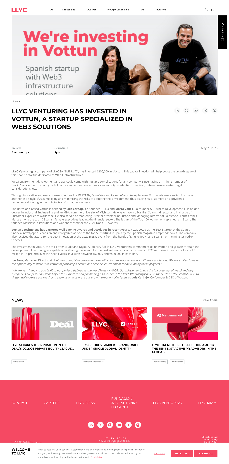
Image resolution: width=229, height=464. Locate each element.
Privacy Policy (210, 439)
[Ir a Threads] (138, 425)
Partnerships (177, 361)
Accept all (206, 453)
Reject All (182, 453)
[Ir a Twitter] (100, 425)
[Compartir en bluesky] (214, 110)
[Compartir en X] (186, 110)
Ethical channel (210, 437)
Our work (92, 9)
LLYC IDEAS (85, 403)
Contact (20, 403)
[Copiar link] (196, 110)
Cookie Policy (96, 457)
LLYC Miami (207, 403)
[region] (114, 453)
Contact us (222, 30)
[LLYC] (19, 10)
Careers (52, 403)
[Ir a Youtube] (119, 425)
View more (210, 300)
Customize (159, 453)
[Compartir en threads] (205, 110)
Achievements (19, 361)
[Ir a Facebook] (128, 425)
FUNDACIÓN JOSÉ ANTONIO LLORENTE (124, 403)
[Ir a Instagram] (110, 425)
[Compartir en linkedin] (177, 110)
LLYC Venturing (167, 403)
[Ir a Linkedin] (91, 425)
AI (51, 9)
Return (16, 101)
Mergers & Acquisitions (93, 361)
